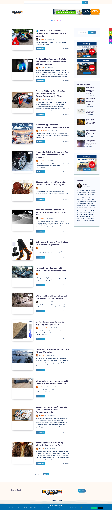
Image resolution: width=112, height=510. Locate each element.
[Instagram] (58, 20)
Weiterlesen (41, 49)
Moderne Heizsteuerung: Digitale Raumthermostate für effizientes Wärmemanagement (51, 61)
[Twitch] (60, 20)
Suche (85, 2)
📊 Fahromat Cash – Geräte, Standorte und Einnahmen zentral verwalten (51, 33)
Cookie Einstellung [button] (85, 507)
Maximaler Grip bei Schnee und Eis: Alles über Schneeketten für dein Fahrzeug (52, 154)
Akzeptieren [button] (93, 507)
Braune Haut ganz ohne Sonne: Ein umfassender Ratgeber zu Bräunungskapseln (51, 409)
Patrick (85, 184)
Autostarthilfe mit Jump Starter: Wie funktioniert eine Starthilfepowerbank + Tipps (50, 93)
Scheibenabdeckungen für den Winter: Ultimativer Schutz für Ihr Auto (51, 212)
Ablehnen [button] (100, 507)
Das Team (81, 490)
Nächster (46, 474)
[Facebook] (52, 20)
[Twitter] (55, 20)
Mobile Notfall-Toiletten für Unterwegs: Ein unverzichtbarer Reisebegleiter (90, 90)
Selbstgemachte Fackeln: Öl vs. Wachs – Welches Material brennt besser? (90, 122)
